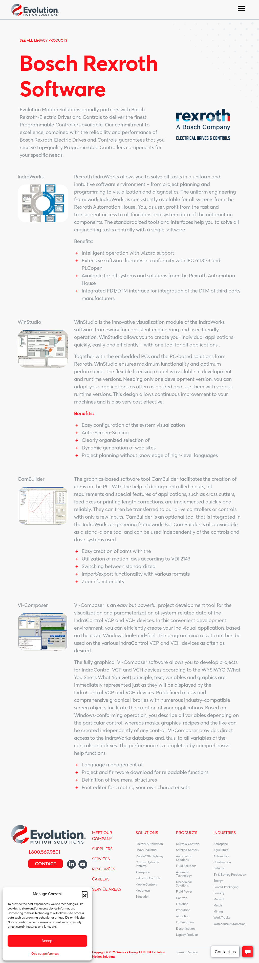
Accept (47, 940)
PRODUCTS (186, 832)
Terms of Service (187, 952)
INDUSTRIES (224, 832)
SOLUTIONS (147, 832)
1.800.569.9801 (44, 852)
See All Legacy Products (43, 40)
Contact (45, 864)
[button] (84, 893)
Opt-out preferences (45, 953)
